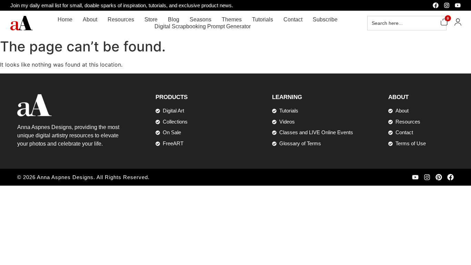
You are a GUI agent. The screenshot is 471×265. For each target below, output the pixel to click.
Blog (173, 19)
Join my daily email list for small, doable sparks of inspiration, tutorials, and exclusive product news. (121, 5)
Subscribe (325, 19)
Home (65, 19)
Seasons (200, 19)
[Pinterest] (438, 177)
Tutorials (262, 19)
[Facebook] (436, 5)
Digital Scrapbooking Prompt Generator (202, 26)
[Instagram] (447, 5)
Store (151, 19)
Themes (232, 19)
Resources (121, 19)
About (90, 19)
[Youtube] (458, 5)
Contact (292, 19)
